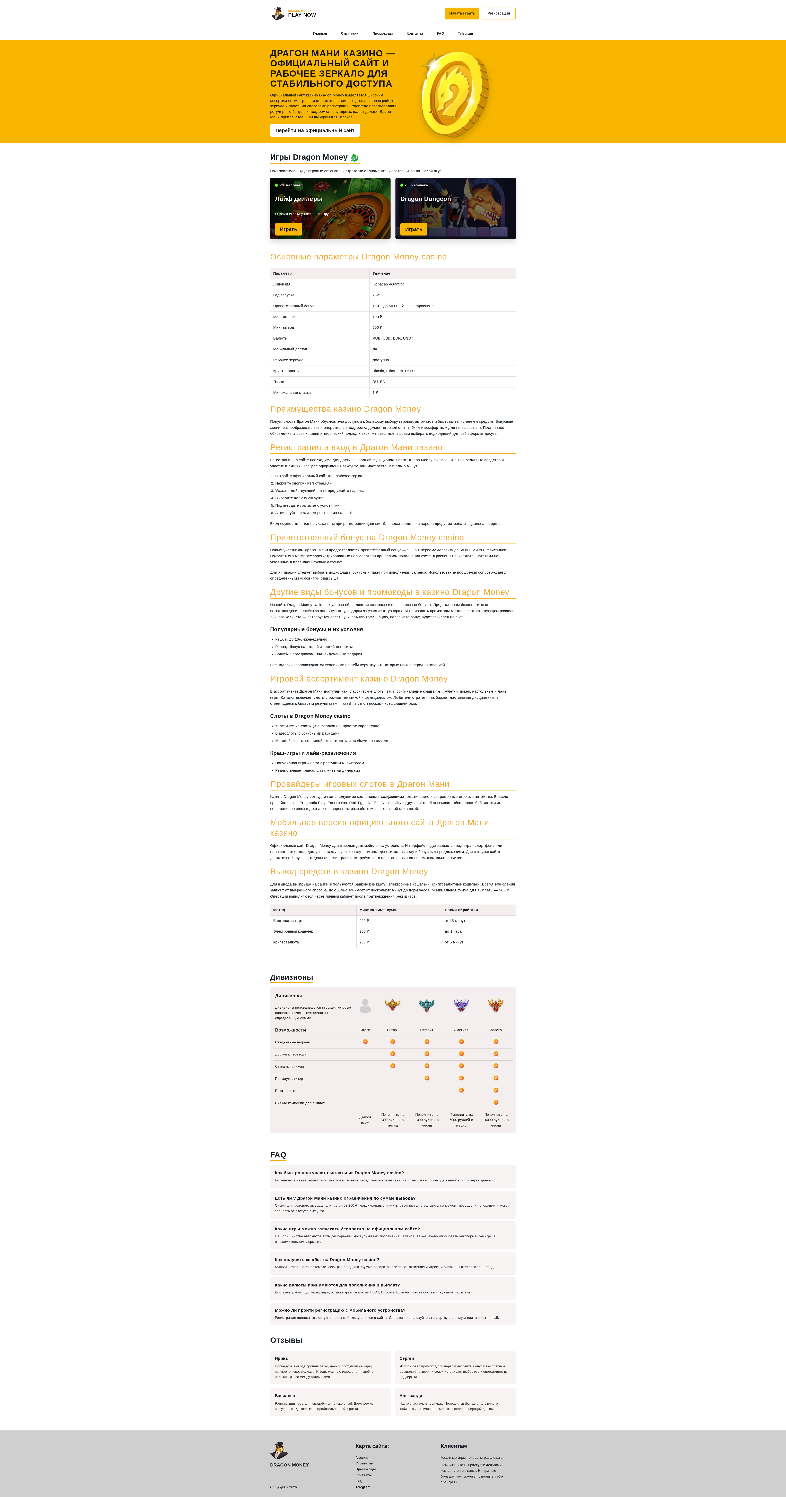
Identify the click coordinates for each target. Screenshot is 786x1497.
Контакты (415, 33)
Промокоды (383, 33)
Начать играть (462, 13)
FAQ (440, 33)
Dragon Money (289, 1465)
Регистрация (499, 13)
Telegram (465, 33)
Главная (320, 33)
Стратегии (350, 33)
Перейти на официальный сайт (315, 130)
